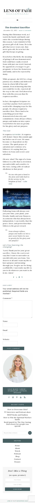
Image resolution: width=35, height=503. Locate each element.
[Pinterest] (17, 397)
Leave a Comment (25, 30)
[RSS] (25, 397)
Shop (17, 456)
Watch (17, 451)
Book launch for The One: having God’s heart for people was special (17, 424)
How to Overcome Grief (17, 409)
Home (17, 446)
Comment (7, 298)
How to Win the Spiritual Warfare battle (18, 418)
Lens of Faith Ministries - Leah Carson (17, 12)
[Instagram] (13, 397)
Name (5, 321)
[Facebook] (9, 397)
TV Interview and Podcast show (17, 412)
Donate (17, 462)
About (17, 448)
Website (6, 339)
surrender (16, 134)
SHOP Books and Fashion (17, 415)
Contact (17, 459)
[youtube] (21, 397)
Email (5, 330)
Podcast (17, 454)
